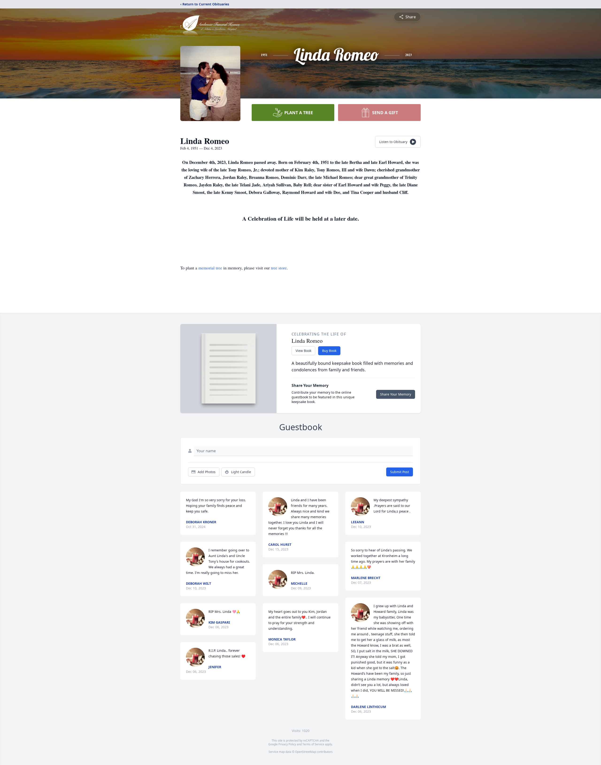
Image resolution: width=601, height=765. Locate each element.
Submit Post (399, 472)
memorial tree (210, 268)
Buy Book (329, 350)
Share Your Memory (395, 394)
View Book (303, 350)
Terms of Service (313, 744)
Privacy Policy (287, 744)
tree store (279, 268)
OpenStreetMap (305, 752)
